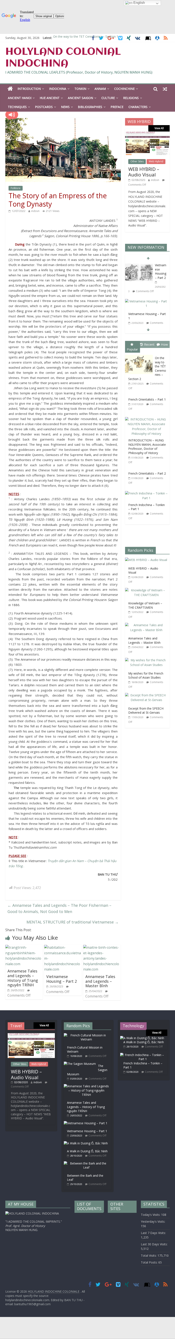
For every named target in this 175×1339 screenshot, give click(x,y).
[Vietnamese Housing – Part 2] (63, 947)
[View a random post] (165, 88)
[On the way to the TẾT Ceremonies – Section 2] (140, 355)
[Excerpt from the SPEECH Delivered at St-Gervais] (147, 695)
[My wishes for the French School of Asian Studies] (147, 660)
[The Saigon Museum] (81, 1064)
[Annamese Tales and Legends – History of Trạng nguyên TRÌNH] (24, 947)
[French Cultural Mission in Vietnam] (87, 1035)
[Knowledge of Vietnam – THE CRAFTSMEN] (147, 590)
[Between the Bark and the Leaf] (87, 1163)
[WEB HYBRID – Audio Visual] (147, 134)
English (139, 2)
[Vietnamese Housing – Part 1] (146, 301)
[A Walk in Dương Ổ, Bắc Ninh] (87, 1143)
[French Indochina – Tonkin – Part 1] (147, 491)
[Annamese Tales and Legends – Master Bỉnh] (102, 947)
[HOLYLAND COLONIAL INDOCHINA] (10, 88)
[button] (11, 114)
